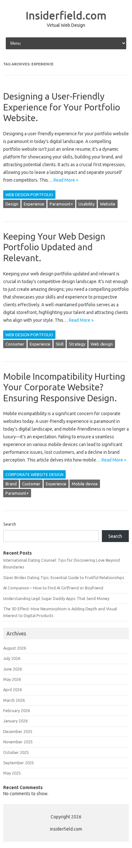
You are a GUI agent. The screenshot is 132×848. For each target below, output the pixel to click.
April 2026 (12, 689)
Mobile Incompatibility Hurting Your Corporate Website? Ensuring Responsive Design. (64, 387)
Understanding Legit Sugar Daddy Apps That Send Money (56, 598)
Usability (86, 204)
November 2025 (18, 741)
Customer (31, 483)
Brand (11, 483)
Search (9, 524)
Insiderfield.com (66, 15)
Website (107, 204)
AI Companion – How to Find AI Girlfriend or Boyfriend (53, 588)
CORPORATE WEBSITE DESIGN (34, 474)
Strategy (77, 344)
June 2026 (12, 669)
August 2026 (14, 648)
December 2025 (17, 731)
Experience (34, 204)
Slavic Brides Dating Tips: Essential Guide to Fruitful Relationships (63, 577)
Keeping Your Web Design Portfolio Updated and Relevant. (54, 247)
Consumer (14, 344)
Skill (59, 344)
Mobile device (85, 483)
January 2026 (15, 721)
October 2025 (16, 752)
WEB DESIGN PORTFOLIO (29, 194)
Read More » (66, 180)
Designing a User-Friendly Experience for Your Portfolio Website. (61, 107)
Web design (102, 344)
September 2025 (18, 762)
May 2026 (12, 679)
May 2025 (12, 773)
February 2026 (16, 710)
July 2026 (11, 658)
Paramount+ (61, 204)
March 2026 (14, 700)
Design (11, 204)
